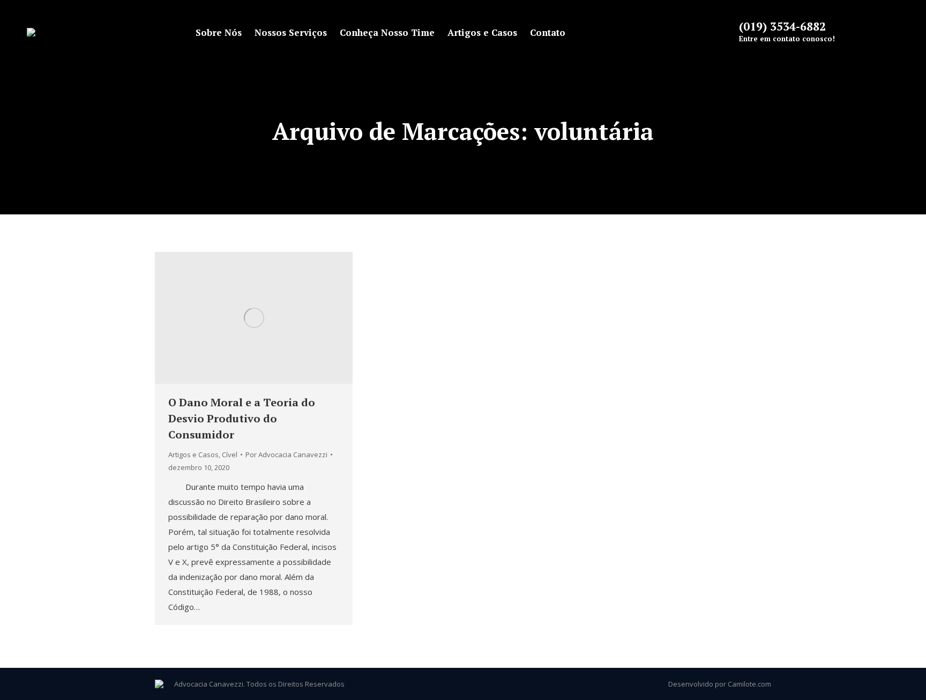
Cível (229, 454)
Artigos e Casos (193, 454)
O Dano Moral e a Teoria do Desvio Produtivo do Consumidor (241, 418)
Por (286, 454)
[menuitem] (218, 32)
